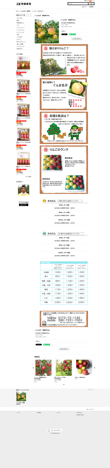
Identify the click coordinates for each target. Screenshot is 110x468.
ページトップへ (91, 409)
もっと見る (28, 176)
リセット (92, 389)
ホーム (19, 412)
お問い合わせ (77, 38)
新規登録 (91, 6)
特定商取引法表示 (80, 414)
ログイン (85, 6)
